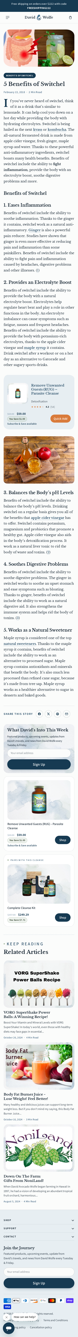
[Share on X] (48, 714)
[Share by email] (66, 714)
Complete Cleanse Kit (21, 908)
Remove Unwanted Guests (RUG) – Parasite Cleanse (47, 389)
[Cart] (70, 17)
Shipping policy (17, 1327)
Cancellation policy (41, 1327)
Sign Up (39, 764)
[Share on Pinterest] (57, 714)
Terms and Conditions (55, 1320)
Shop (62, 840)
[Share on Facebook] (39, 714)
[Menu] (8, 17)
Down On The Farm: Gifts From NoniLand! (24, 1178)
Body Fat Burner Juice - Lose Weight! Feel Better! (26, 1096)
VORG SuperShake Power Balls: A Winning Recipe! (27, 1014)
